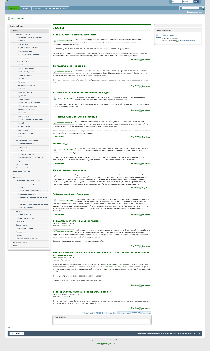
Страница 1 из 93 (91, 313)
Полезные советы (20, 242)
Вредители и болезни (21, 171)
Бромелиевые (21, 225)
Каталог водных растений (28, 54)
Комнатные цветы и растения (30, 37)
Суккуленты (23, 44)
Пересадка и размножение (29, 103)
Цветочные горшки (25, 161)
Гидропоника (23, 116)
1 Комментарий (60, 137)
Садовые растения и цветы (28, 48)
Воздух (21, 78)
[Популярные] (65, 225)
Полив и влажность (26, 68)
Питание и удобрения (26, 72)
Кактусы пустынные (26, 218)
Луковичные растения (24, 228)
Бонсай (21, 123)
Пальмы (19, 235)
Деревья (21, 187)
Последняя (135, 313)
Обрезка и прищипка (26, 109)
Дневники (37, 8)
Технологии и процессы (25, 85)
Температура (23, 82)
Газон (20, 137)
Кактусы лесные (24, 215)
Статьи (15, 31)
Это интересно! (22, 168)
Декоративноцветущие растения (28, 180)
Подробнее (135, 59)
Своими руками (24, 99)
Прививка (22, 113)
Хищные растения (25, 208)
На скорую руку (168, 35)
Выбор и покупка (22, 164)
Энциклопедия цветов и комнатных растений (27, 176)
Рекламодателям (139, 333)
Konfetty (164, 40)
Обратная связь (153, 333)
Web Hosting (190, 333)
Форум (25, 8)
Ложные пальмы (25, 201)
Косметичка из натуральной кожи (118, 267)
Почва (20, 65)
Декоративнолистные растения (28, 184)
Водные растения (25, 51)
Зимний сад (23, 130)
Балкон (21, 151)
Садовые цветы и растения (26, 239)
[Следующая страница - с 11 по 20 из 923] (123, 312)
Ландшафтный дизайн (24, 134)
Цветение (22, 96)
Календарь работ (25, 92)
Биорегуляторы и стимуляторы (30, 157)
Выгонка (21, 89)
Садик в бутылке (24, 127)
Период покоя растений (27, 106)
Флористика (23, 58)
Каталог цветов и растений (56, 8)
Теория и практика (23, 61)
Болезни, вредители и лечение (30, 120)
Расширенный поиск (194, 12)
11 (111, 313)
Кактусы (21, 41)
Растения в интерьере (26, 144)
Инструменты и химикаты (26, 154)
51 (114, 313)
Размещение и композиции (27, 140)
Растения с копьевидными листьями (32, 197)
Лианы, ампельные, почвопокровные (33, 191)
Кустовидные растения (27, 194)
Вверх (198, 333)
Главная (13, 8)
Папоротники (21, 232)
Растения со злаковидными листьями (33, 204)
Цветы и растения (23, 34)
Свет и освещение (25, 75)
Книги (15, 246)
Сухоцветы (22, 147)
